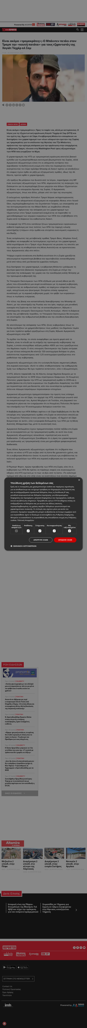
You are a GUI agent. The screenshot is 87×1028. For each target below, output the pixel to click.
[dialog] (43, 514)
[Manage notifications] (4, 1023)
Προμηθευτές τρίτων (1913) (48, 501)
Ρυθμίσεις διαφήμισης (65, 514)
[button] (23, 546)
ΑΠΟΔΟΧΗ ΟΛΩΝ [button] (65, 540)
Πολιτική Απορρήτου (25, 520)
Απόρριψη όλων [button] (41, 540)
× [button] (79, 480)
